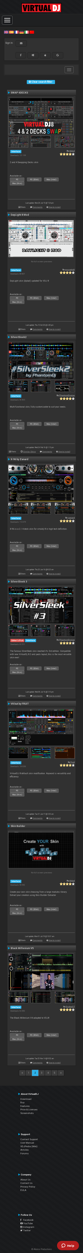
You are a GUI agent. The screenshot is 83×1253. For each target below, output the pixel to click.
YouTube (28, 1223)
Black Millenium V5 (22, 948)
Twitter (27, 1230)
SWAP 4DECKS (19, 92)
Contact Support (29, 1139)
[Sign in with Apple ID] (45, 55)
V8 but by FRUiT (20, 703)
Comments (38, 207)
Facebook (27, 1220)
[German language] (21, 32)
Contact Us (26, 1183)
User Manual (27, 1142)
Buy (22, 1102)
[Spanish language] (11, 32)
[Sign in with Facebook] (21, 55)
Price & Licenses (28, 1109)
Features (25, 1106)
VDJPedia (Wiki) (28, 1146)
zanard (71, 518)
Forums (24, 1153)
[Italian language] (26, 32)
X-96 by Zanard (19, 459)
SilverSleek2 (18, 337)
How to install (55, 207)
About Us (25, 1179)
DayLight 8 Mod (20, 214)
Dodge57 (70, 1007)
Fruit (73, 762)
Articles (24, 1149)
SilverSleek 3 (19, 581)
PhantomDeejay (67, 395)
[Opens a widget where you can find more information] (68, 1246)
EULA (23, 1190)
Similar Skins (29, 451)
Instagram (28, 1227)
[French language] (16, 32)
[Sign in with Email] (21, 43)
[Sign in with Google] (57, 55)
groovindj (70, 269)
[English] (6, 32)
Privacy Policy (27, 1186)
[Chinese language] (32, 32)
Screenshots (27, 1113)
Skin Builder (18, 826)
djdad (72, 151)
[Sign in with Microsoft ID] (32, 55)
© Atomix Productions (41, 1249)
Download (25, 1099)
